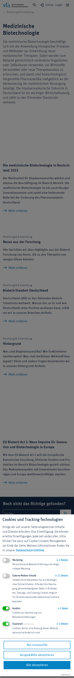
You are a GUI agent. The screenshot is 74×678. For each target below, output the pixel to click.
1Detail (62, 608)
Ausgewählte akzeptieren (37, 655)
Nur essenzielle (37, 645)
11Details (61, 575)
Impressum (65, 674)
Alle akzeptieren (37, 665)
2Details (62, 560)
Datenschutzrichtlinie (30, 550)
